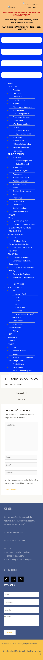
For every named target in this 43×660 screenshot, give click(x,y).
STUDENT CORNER (16, 154)
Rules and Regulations (24, 161)
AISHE (15, 331)
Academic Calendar (20, 181)
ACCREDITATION (15, 287)
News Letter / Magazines (22, 371)
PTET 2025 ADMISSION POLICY (12, 384)
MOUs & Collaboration (22, 144)
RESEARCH (12, 337)
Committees (20, 307)
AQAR (18, 301)
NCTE (10, 218)
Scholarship (17, 167)
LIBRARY (11, 341)
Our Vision (17, 93)
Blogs (15, 194)
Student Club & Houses (22, 191)
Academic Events (19, 184)
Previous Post (21, 393)
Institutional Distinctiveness (15, 325)
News (15, 347)
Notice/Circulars (19, 351)
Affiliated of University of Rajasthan (20, 249)
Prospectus (17, 198)
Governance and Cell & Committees (19, 262)
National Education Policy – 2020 (21, 279)
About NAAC (21, 294)
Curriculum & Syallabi (21, 171)
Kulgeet (16, 103)
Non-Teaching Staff (23, 134)
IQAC (18, 297)
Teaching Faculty (22, 130)
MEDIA (11, 344)
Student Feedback (20, 208)
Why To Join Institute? (21, 124)
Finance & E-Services (21, 147)
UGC (15, 238)
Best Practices (18, 321)
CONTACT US (13, 374)
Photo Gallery (18, 364)
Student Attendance (21, 177)
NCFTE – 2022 (18, 284)
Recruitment (17, 151)
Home (10, 83)
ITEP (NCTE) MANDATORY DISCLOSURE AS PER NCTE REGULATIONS (22, 228)
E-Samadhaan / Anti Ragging (18, 213)
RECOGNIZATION (15, 234)
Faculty (16, 127)
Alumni (15, 188)
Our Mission (17, 97)
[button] (21, 58)
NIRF (10, 334)
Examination (17, 174)
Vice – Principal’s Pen (21, 114)
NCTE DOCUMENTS (21, 221)
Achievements (18, 120)
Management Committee (22, 107)
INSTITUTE (12, 87)
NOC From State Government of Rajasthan (19, 242)
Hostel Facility (18, 201)
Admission (17, 157)
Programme (17, 137)
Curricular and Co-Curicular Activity (21, 269)
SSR (17, 304)
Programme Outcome (21, 117)
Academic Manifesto (21, 257)
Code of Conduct (22, 164)
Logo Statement (19, 100)
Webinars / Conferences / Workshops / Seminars (21, 359)
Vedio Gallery (18, 367)
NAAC (15, 291)
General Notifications (21, 274)
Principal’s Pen (18, 110)
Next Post (22, 399)
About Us (16, 90)
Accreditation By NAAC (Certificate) (23, 315)
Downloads (17, 205)
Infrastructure (18, 141)
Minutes (19, 311)
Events (15, 354)
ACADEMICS (13, 254)
